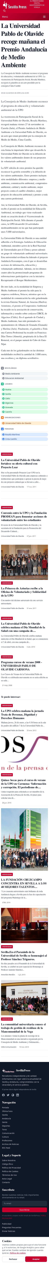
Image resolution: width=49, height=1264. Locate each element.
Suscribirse (24, 1210)
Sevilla (5, 1115)
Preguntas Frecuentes (11, 1227)
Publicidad (6, 1224)
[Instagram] (12, 1095)
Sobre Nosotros (9, 1160)
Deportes (6, 1126)
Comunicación (8, 1133)
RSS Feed (6, 1148)
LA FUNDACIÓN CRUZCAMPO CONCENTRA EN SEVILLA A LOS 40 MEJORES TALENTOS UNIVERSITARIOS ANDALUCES (23, 885)
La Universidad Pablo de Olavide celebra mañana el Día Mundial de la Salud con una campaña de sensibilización (23, 629)
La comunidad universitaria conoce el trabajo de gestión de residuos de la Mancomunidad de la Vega (23, 1028)
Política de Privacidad (11, 1167)
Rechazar (13, 1259)
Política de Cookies (10, 1171)
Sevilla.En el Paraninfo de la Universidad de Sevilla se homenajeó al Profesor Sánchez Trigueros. (24, 955)
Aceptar (36, 1259)
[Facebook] (3, 1095)
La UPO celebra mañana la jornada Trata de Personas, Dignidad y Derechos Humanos (22, 714)
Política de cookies (18, 1253)
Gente (4, 1122)
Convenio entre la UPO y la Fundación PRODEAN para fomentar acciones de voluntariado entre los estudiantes (24, 516)
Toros (4, 1129)
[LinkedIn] (17, 1095)
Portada (5, 1107)
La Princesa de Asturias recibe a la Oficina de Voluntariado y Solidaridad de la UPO (23, 592)
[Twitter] (8, 1095)
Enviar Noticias (8, 1231)
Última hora (7, 1111)
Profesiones (7, 1140)
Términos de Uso (9, 1175)
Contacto (6, 1182)
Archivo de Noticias (10, 1144)
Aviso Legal (7, 1178)
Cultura (5, 1137)
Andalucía (6, 1118)
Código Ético (7, 1164)
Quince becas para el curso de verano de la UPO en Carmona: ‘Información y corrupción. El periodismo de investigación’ (23, 785)
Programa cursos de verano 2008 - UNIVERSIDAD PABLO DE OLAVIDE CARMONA (21, 665)
